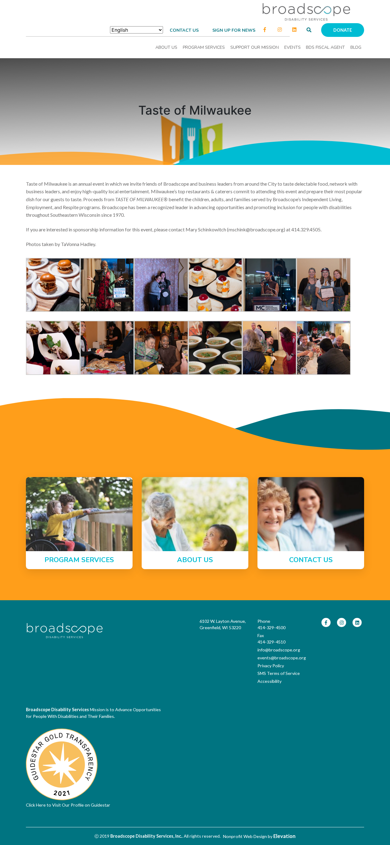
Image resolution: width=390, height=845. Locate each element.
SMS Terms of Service (278, 673)
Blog (355, 47)
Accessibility (269, 681)
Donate (342, 30)
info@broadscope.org (278, 649)
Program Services (204, 47)
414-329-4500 (271, 627)
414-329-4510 (271, 641)
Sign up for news (233, 30)
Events (292, 47)
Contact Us (184, 30)
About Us (166, 47)
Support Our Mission (254, 47)
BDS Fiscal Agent (325, 47)
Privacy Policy (270, 665)
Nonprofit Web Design (245, 836)
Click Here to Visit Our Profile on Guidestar (68, 805)
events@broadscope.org (281, 657)
